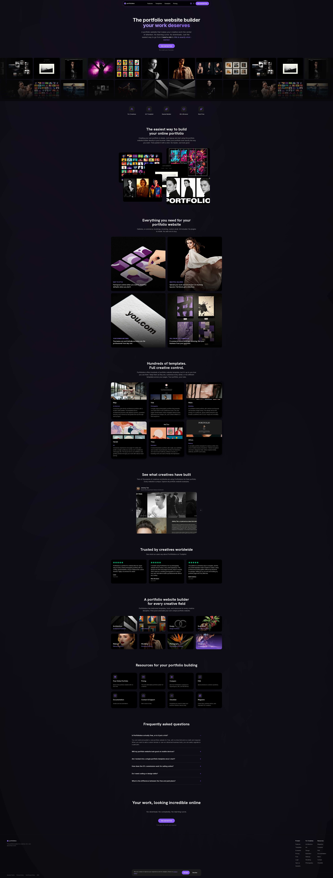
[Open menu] (194, 3)
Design (308, 850)
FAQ (318, 850)
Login (297, 860)
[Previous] (132, 510)
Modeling (308, 860)
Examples (167, 3)
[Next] (201, 510)
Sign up (297, 863)
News (319, 856)
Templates (158, 3)
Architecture (309, 844)
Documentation (321, 853)
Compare (320, 847)
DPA (38, 875)
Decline (195, 872)
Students (297, 866)
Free (296, 856)
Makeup (308, 856)
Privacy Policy (20, 875)
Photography (309, 863)
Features (150, 3)
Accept (186, 872)
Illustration (308, 853)
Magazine (320, 844)
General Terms (10, 875)
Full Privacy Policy (30, 875)
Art (306, 847)
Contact (319, 860)
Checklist (320, 863)
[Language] (191, 3)
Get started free (166, 46)
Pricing (175, 3)
